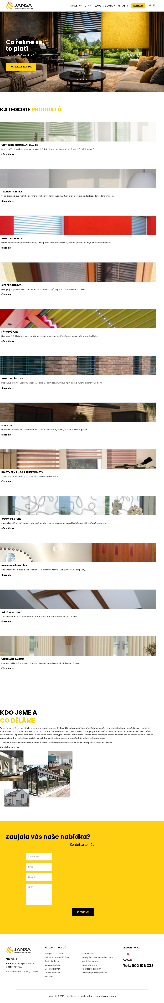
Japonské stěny (89, 965)
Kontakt (138, 5)
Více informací (8, 747)
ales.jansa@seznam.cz (23, 963)
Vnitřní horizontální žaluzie (57, 957)
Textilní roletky (52, 961)
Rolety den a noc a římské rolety (97, 957)
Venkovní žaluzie (52, 972)
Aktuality (123, 5)
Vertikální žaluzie (90, 961)
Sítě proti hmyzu (52, 968)
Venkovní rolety (52, 965)
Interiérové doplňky (91, 968)
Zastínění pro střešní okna (94, 972)
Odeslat (84, 911)
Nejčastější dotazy (104, 5)
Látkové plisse (88, 953)
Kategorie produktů (54, 953)
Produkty (75, 5)
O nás (88, 5)
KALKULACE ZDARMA (21, 66)
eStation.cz (110, 996)
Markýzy (49, 976)
